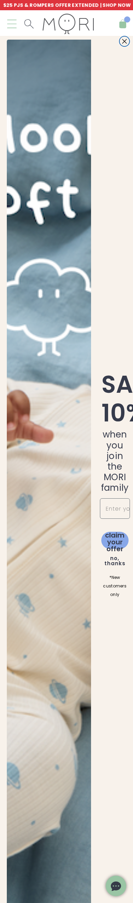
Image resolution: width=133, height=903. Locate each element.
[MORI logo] (68, 24)
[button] (12, 24)
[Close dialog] (124, 41)
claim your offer (114, 540)
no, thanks (114, 561)
